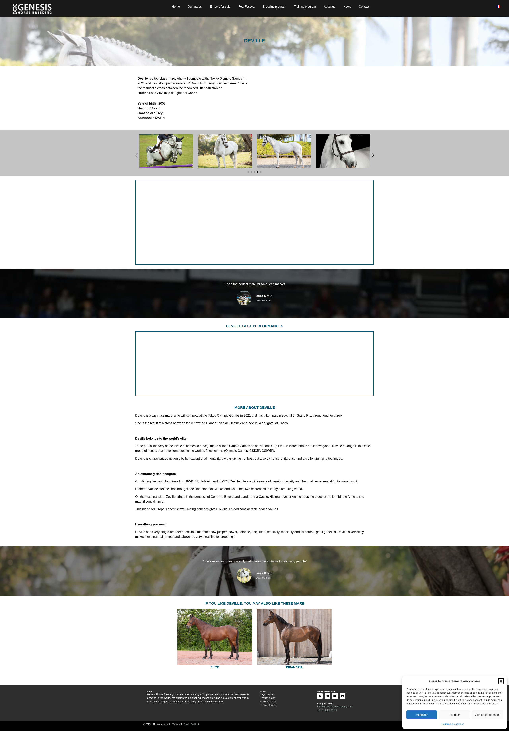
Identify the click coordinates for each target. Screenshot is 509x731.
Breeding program (274, 6)
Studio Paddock (191, 724)
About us (329, 6)
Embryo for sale (220, 6)
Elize (215, 667)
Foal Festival (246, 6)
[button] (501, 681)
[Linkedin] (342, 696)
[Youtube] (335, 696)
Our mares (195, 6)
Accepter (422, 714)
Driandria (294, 667)
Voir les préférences (487, 714)
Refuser (455, 714)
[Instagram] (327, 696)
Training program (305, 6)
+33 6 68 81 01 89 (327, 710)
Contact (364, 6)
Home (176, 6)
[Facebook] (320, 696)
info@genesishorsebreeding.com (334, 706)
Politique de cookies (453, 723)
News (347, 6)
